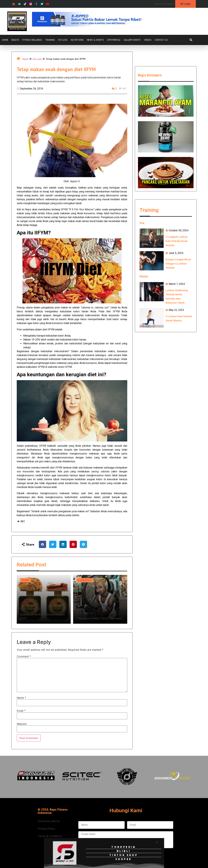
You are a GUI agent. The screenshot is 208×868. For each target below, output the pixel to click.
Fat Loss (63, 39)
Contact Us (161, 39)
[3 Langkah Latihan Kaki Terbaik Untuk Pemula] (152, 238)
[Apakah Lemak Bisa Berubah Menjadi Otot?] (44, 599)
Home (5, 39)
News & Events (95, 39)
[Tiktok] (25, 4)
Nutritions (77, 39)
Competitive (85, 580)
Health (15, 39)
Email (21, 710)
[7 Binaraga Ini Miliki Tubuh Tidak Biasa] (100, 599)
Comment (24, 656)
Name (21, 697)
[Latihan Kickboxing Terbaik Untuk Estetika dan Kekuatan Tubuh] (152, 291)
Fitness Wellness (32, 39)
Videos (147, 39)
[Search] (191, 40)
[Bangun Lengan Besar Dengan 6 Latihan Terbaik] (152, 260)
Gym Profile (113, 39)
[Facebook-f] (36, 4)
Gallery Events (132, 39)
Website (21, 724)
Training (50, 39)
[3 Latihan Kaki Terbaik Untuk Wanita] (152, 317)
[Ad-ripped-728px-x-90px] (91, 25)
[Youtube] (47, 4)
